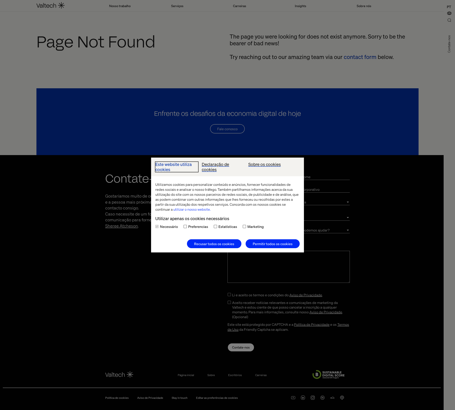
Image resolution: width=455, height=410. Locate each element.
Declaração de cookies (215, 167)
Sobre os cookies (264, 164)
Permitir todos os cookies (273, 243)
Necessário (169, 226)
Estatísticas (227, 226)
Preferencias (198, 226)
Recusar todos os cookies (214, 243)
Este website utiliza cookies (173, 167)
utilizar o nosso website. (192, 209)
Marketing (255, 226)
